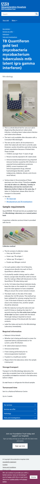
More (14, 21)
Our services (6, 29)
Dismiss (33, 477)
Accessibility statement (9, 462)
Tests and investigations (10, 37)
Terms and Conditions (9, 467)
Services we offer (8, 32)
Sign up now (20, 446)
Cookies (5, 465)
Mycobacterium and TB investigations (19, 202)
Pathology (6, 34)
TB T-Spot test (11, 199)
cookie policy (14, 479)
